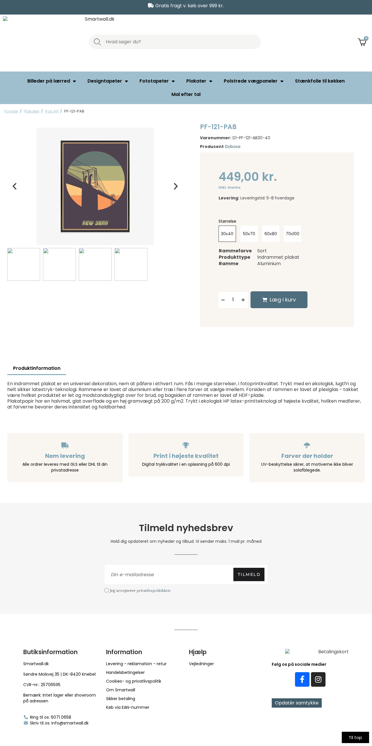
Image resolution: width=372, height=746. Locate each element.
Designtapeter (104, 81)
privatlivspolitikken (153, 590)
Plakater (196, 81)
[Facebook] (302, 679)
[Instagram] (318, 679)
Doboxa (232, 146)
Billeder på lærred (48, 81)
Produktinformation (36, 368)
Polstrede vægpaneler (251, 81)
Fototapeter (154, 81)
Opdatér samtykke (297, 702)
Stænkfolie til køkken (320, 81)
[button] (14, 186)
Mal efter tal (186, 94)
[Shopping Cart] (362, 41)
